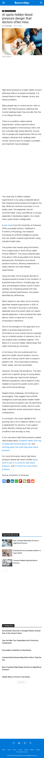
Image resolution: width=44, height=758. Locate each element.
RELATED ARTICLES (10, 535)
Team (9, 750)
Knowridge (8, 26)
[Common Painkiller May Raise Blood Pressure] (7, 562)
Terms (14, 750)
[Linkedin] (19, 743)
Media (32, 750)
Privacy (20, 750)
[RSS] (25, 743)
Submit (26, 750)
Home (4, 8)
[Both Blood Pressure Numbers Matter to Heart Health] (7, 552)
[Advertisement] (22, 73)
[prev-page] (3, 570)
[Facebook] (14, 743)
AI (8, 8)
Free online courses (22, 752)
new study (8, 225)
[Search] (41, 3)
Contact (38, 750)
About (4, 750)
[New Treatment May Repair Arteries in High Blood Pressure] (7, 543)
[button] (3, 3)
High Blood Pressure (10, 11)
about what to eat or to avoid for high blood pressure (20, 462)
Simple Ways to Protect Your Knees (16, 677)
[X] (30, 743)
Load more (21, 682)
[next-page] (6, 570)
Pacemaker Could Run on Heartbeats (16, 650)
